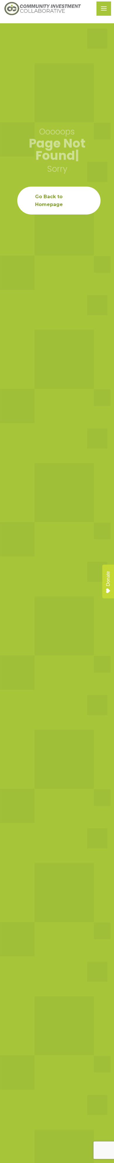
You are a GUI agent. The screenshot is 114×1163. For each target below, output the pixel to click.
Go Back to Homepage (49, 200)
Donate (108, 578)
